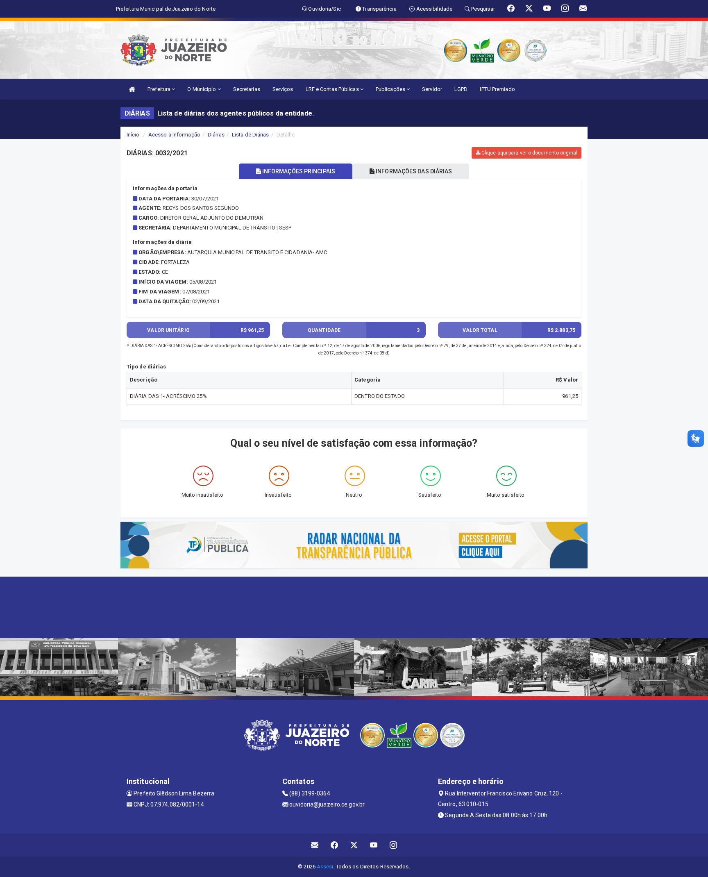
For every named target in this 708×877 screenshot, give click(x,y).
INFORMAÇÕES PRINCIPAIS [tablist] (298, 171)
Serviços (282, 89)
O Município (202, 89)
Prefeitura (160, 89)
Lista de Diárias (250, 135)
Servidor (432, 89)
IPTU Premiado (497, 89)
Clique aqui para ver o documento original (528, 153)
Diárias (216, 135)
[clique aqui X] (354, 845)
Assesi (325, 866)
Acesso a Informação (174, 135)
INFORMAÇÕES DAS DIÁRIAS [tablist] (413, 171)
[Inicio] (132, 89)
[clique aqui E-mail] (315, 845)
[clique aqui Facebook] (334, 845)
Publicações (391, 89)
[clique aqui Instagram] (393, 845)
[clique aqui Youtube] (374, 845)
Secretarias (246, 89)
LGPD (460, 89)
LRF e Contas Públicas (333, 89)
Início (133, 135)
